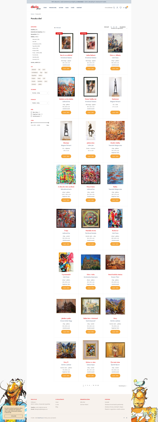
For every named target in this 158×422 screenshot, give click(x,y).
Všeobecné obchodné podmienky (114, 404)
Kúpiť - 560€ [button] (115, 68)
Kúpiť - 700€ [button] (91, 156)
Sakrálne (35, 57)
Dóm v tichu (91, 274)
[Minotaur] (66, 130)
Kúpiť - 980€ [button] (66, 112)
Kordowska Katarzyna (91, 277)
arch (44, 69)
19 (95, 385)
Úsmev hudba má (90, 99)
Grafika (33, 29)
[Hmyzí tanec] (90, 174)
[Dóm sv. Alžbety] (115, 43)
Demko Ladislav (115, 321)
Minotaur (66, 143)
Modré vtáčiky (115, 143)
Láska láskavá (90, 55)
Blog (67, 7)
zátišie (39, 84)
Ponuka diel (52, 7)
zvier (46, 81)
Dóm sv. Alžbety (115, 55)
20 (98, 385)
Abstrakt (35, 39)
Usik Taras (115, 58)
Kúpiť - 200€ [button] (115, 200)
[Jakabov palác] (66, 306)
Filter (47, 125)
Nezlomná (115, 99)
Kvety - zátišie (36, 52)
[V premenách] (66, 262)
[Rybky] (115, 174)
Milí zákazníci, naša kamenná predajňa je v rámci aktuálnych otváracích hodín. (79, 2)
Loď (44, 78)
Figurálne (35, 46)
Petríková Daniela (90, 233)
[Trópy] (66, 218)
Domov (32, 14)
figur (46, 72)
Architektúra (36, 44)
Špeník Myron (115, 365)
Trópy (66, 231)
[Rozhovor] (115, 218)
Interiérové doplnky (36, 32)
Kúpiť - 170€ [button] (91, 288)
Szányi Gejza (91, 365)
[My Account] (117, 7)
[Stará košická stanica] (115, 262)
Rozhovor (115, 231)
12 (111, 27)
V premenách (66, 274)
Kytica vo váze (90, 362)
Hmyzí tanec (91, 187)
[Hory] (115, 306)
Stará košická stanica (115, 274)
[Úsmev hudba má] (90, 86)
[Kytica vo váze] (90, 350)
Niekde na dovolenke (66, 99)
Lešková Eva (66, 101)
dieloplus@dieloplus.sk (41, 409)
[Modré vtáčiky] (115, 130)
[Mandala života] (90, 218)
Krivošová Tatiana (66, 58)
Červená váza (115, 362)
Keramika (33, 34)
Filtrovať (58, 27)
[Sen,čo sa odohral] (66, 43)
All (116, 27)
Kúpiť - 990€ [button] (66, 200)
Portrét (34, 55)
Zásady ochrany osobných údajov (114, 407)
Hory (115, 318)
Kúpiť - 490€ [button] (115, 112)
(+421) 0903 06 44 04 (41, 407)
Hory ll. (66, 362)
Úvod (45, 7)
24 (113, 27)
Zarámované (36, 116)
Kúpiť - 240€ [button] (66, 68)
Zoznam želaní (84, 404)
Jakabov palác (66, 318)
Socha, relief (34, 62)
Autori (61, 7)
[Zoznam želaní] (121, 7)
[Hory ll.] (66, 350)
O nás (72, 7)
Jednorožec (90, 143)
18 (93, 385)
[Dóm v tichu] (90, 262)
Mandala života (91, 231)
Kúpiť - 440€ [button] (115, 375)
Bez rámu (35, 112)
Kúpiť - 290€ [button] (91, 244)
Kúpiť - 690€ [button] (115, 244)
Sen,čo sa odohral (66, 55)
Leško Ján (91, 145)
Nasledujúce (122, 386)
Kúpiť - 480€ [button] (66, 156)
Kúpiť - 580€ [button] (115, 156)
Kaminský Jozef (90, 321)
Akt (33, 41)
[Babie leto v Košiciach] (90, 306)
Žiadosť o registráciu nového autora (115, 409)
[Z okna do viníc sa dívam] (66, 174)
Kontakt (79, 7)
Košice (34, 48)
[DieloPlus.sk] (36, 8)
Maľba (32, 36)
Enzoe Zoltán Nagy (66, 321)
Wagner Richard (115, 101)
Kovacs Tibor (115, 277)
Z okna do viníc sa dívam (66, 187)
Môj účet (82, 402)
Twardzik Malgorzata (115, 145)
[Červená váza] (115, 350)
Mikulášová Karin (66, 189)
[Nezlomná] (115, 86)
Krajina (34, 50)
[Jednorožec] (90, 130)
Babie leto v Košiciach (91, 318)
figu (41, 72)
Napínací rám (36, 114)
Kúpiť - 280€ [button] (91, 375)
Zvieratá (34, 59)
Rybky (115, 187)
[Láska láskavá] (90, 43)
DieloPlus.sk (41, 418)
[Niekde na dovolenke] (66, 86)
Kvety (39, 78)
